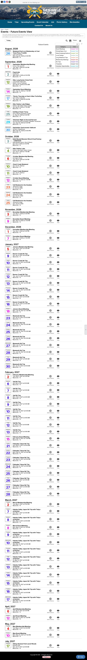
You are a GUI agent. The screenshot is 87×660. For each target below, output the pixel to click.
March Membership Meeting (22, 502)
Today (8, 40)
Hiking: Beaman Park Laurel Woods (24, 644)
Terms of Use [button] (57, 654)
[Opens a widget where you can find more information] (80, 657)
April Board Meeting (19, 616)
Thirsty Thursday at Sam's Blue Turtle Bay (27, 96)
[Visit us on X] (2, 2)
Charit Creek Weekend (20, 164)
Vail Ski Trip (17, 381)
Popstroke (16, 72)
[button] (75, 40)
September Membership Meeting (24, 64)
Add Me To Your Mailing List (31, 2)
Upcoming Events (27, 22)
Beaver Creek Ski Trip (20, 254)
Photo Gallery (62, 22)
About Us (49, 25)
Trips (17, 22)
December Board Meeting (21, 236)
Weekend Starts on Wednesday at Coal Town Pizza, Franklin (26, 52)
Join (52, 22)
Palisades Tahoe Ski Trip (21, 444)
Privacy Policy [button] (66, 654)
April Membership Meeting (22, 609)
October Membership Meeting (23, 156)
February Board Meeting (21, 437)
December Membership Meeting (23, 229)
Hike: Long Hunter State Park (23, 80)
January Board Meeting (21, 309)
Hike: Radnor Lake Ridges (21, 104)
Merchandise (75, 22)
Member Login (81, 2)
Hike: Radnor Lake (19, 148)
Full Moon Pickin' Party (20, 112)
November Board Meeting (21, 219)
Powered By (39, 657)
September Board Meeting (22, 89)
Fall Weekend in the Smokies (22, 185)
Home (10, 22)
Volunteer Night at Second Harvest (25, 120)
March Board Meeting (20, 526)
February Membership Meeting (23, 375)
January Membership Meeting (23, 247)
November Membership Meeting (23, 212)
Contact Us (39, 25)
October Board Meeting (21, 178)
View (58, 74)
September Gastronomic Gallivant (24, 127)
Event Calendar (43, 22)
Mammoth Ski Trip (19, 316)
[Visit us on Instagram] (7, 2)
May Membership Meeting (21, 626)
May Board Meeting (19, 633)
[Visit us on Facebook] (4, 2)
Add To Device (50, 53)
